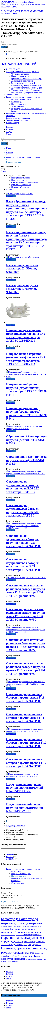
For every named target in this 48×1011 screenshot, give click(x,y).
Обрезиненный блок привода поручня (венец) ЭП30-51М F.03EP (26, 440)
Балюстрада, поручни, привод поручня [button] (23, 97)
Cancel (9, 189)
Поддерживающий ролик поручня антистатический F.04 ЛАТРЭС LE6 (24, 787)
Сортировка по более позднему (25, 182)
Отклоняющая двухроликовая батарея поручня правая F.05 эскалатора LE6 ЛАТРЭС (23, 541)
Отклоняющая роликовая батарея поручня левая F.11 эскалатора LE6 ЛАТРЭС (25, 697)
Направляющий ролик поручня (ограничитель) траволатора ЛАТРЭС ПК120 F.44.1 (26, 389)
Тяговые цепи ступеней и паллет (25, 90)
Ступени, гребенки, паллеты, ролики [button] (22, 71)
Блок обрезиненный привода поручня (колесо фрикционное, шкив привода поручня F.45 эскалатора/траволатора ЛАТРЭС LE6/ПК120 (26, 210)
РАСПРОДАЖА (13, 69)
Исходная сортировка (20, 178)
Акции (9, 131)
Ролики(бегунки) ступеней (23, 83)
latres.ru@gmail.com (25, 2)
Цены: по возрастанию (21, 185)
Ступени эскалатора (20, 74)
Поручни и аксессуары (21, 99)
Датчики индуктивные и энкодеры (26, 88)
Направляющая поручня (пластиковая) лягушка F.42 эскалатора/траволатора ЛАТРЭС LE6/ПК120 (25, 335)
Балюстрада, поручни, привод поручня (23, 869)
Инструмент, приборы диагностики (26, 92)
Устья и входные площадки (18, 118)
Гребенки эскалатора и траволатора (26, 78)
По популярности (19, 180)
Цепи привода (12, 122)
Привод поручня (18, 104)
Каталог (9, 129)
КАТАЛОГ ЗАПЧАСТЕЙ (19, 63)
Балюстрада (16, 102)
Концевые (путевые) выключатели (26, 85)
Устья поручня (17, 106)
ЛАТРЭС (10, 859)
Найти (4, 47)
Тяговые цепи (12, 95)
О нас (8, 134)
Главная (9, 127)
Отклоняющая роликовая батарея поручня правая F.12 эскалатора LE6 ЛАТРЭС (26, 742)
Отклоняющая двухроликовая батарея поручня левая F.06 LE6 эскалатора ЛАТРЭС (22, 487)
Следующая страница (15, 826)
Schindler (10, 854)
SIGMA (9, 857)
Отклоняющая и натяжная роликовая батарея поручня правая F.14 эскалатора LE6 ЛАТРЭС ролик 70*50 (25, 645)
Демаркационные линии (22, 81)
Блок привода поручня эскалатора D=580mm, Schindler (22, 268)
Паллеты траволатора (20, 76)
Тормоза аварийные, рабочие (18, 120)
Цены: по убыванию (20, 187)
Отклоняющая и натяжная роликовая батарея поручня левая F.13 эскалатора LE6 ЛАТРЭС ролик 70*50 (25, 591)
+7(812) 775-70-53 (9, 2)
